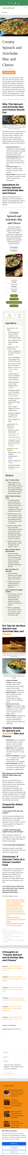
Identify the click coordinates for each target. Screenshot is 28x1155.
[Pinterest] (15, 3)
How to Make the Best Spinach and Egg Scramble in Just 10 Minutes (14, 979)
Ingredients (9, 317)
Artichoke (8, 733)
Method (19, 317)
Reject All (14, 1152)
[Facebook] (8, 3)
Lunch (5, 929)
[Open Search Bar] (25, 8)
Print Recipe (13, 247)
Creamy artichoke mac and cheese (15, 933)
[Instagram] (12, 3)
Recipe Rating (6, 1029)
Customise (14, 1148)
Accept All (14, 1143)
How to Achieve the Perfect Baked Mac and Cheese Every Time (12, 968)
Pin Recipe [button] (14, 250)
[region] (14, 1142)
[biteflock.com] (8, 8)
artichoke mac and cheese (10, 931)
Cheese (6, 634)
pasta (8, 757)
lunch (11, 934)
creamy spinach (6, 934)
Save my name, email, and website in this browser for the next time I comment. (13, 1067)
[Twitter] (18, 3)
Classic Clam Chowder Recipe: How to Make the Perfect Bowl (12, 989)
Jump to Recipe (9, 72)
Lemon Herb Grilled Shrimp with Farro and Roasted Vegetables (12, 1008)
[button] (20, 328)
